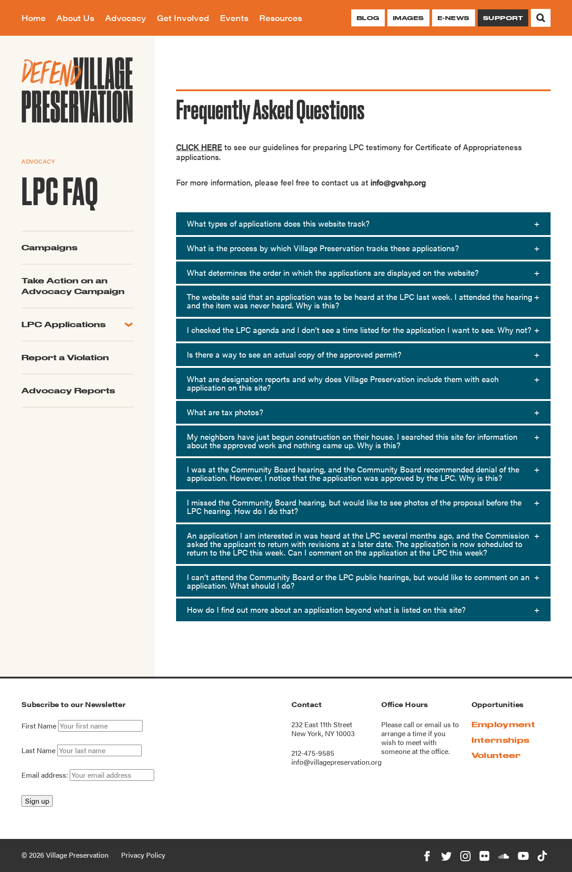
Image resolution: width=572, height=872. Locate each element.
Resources (280, 17)
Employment (503, 724)
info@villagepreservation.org (336, 762)
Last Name (38, 750)
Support (503, 18)
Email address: (45, 775)
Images (408, 18)
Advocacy (125, 17)
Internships (500, 740)
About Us (75, 17)
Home (33, 17)
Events (234, 17)
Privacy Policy (143, 855)
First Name (38, 725)
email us (438, 724)
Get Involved (183, 17)
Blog (368, 18)
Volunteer (496, 755)
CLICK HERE (199, 146)
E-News (453, 18)
